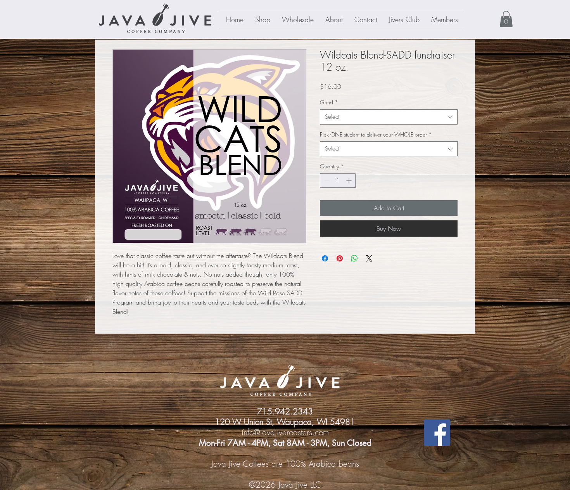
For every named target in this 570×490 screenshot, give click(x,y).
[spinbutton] (338, 180)
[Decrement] (326, 180)
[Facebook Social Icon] (437, 432)
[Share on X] (369, 258)
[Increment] (349, 180)
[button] (506, 19)
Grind (329, 102)
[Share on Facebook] (325, 258)
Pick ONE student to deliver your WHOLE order (376, 134)
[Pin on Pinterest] (339, 258)
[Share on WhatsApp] (354, 258)
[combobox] (389, 117)
